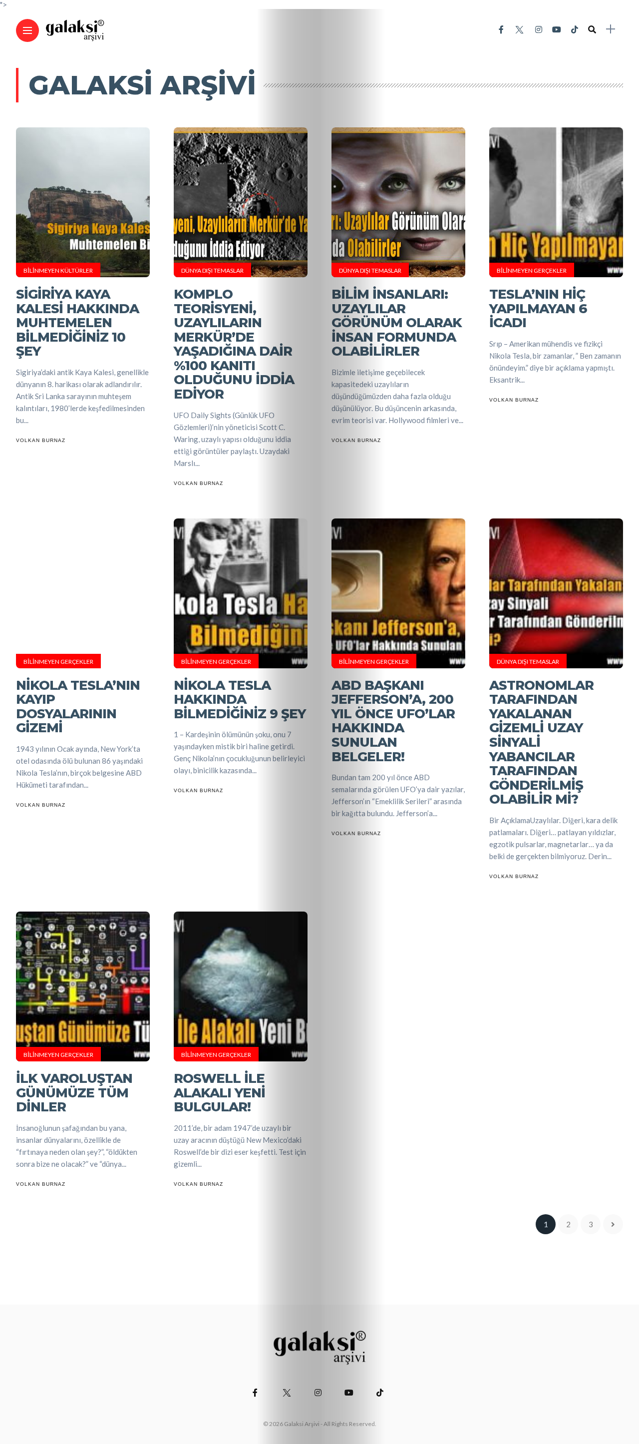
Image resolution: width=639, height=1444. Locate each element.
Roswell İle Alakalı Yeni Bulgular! (219, 1092)
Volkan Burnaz (40, 440)
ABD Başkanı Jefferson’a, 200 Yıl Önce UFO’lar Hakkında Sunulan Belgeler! (393, 721)
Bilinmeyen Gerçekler (532, 270)
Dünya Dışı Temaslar (212, 270)
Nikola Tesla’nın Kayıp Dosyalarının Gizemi (78, 706)
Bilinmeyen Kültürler (58, 270)
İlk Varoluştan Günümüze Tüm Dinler (74, 1092)
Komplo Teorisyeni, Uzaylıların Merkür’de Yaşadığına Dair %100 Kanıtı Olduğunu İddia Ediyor (234, 344)
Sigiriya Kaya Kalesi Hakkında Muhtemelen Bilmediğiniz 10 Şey (77, 322)
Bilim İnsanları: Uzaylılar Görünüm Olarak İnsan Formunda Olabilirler (396, 322)
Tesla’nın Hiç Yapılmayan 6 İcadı (538, 308)
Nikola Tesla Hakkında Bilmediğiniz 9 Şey (240, 699)
